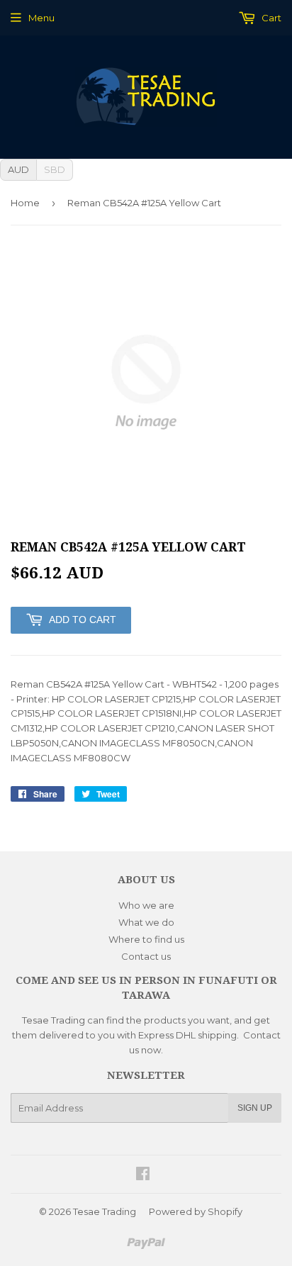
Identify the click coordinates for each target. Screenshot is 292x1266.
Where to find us (146, 939)
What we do (146, 922)
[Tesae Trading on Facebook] (142, 1175)
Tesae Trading (104, 1211)
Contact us (146, 956)
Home (25, 202)
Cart (270, 17)
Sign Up (254, 1108)
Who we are (146, 905)
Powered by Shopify (195, 1211)
